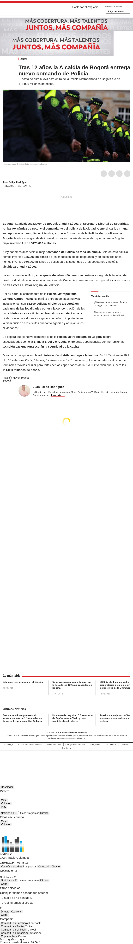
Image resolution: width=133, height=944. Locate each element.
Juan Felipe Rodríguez (15, 182)
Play (3, 806)
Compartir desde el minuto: (19, 942)
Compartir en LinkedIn (13, 929)
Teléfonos (125, 744)
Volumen (6, 803)
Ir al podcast (30, 866)
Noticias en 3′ (9, 813)
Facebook (104, 173)
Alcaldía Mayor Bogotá (16, 377)
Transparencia (95, 744)
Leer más (56, 395)
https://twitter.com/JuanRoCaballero (29, 182)
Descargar (6, 939)
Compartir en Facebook (14, 923)
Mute (4, 800)
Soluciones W (110, 744)
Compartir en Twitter (12, 926)
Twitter (111, 173)
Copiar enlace (9, 936)
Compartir (43, 866)
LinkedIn (119, 173)
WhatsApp (127, 173)
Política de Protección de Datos (30, 744)
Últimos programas (28, 813)
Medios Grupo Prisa (66, 765)
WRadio (20, 9)
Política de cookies (54, 744)
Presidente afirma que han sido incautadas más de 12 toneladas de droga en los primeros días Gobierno (23, 718)
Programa (92, 7)
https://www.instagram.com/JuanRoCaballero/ (33, 182)
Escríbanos (66, 748)
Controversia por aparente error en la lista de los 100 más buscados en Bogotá (72, 685)
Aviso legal (8, 744)
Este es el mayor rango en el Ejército (23, 682)
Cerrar (4, 884)
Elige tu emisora (116, 11)
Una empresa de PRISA (66, 757)
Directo (44, 813)
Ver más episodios (11, 866)
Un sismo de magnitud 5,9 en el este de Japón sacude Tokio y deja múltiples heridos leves (72, 718)
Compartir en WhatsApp (15, 933)
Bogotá (23, 59)
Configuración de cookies (75, 744)
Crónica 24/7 (7, 853)
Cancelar (16, 911)
